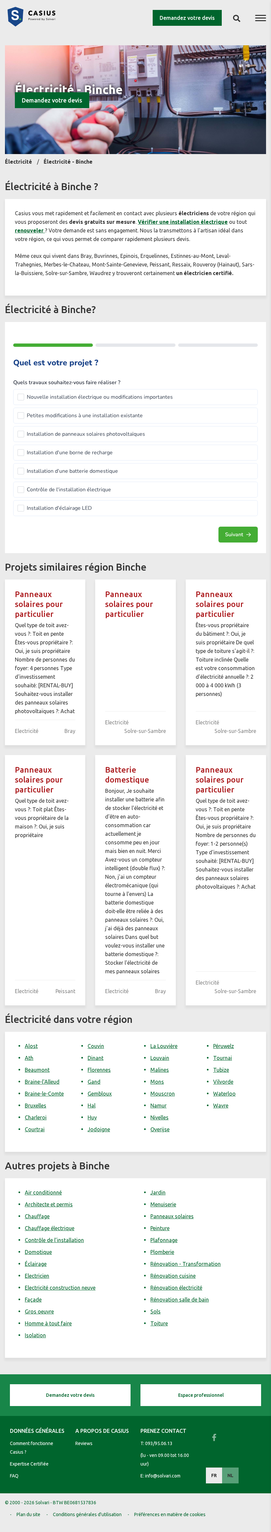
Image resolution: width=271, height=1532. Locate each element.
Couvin (96, 1046)
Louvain (159, 1058)
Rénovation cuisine (173, 1276)
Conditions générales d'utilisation (87, 1514)
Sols (155, 1311)
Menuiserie (163, 1204)
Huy (92, 1117)
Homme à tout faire (48, 1323)
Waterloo (224, 1094)
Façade (33, 1300)
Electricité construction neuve (60, 1288)
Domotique (38, 1252)
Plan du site (28, 1514)
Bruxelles (35, 1106)
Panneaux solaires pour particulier (39, 604)
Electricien (37, 1276)
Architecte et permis (49, 1204)
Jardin (158, 1192)
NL (230, 1475)
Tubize (221, 1070)
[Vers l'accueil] (31, 24)
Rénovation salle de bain (179, 1300)
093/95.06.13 (159, 1443)
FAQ (14, 1475)
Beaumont (37, 1070)
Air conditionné (43, 1192)
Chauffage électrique (49, 1228)
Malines (159, 1070)
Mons (157, 1082)
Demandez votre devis (187, 18)
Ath (29, 1058)
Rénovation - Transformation (185, 1264)
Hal (92, 1106)
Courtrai (35, 1129)
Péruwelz (223, 1046)
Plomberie (162, 1252)
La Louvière (163, 1046)
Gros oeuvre (39, 1311)
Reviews (84, 1443)
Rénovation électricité (176, 1288)
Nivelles (159, 1117)
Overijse (160, 1129)
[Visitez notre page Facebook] (214, 1437)
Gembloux (100, 1094)
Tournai (222, 1058)
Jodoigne (99, 1129)
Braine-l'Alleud (42, 1082)
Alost (31, 1046)
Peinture (160, 1228)
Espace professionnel (201, 1395)
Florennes (99, 1070)
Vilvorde (223, 1082)
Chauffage (37, 1216)
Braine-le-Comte (44, 1094)
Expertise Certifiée (29, 1464)
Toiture (159, 1323)
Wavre (220, 1106)
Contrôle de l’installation (54, 1240)
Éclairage (36, 1264)
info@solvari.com (162, 1475)
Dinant (95, 1058)
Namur (158, 1106)
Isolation (35, 1335)
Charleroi (36, 1117)
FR (214, 1475)
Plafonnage (163, 1240)
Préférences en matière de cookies (170, 1514)
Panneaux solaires (172, 1216)
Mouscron (162, 1094)
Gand (94, 1082)
